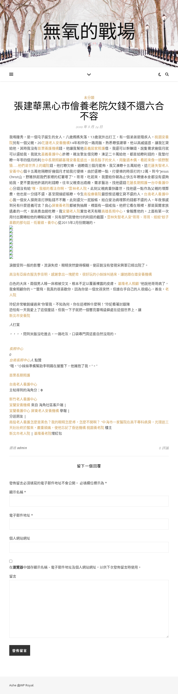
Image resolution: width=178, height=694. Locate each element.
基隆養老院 (42, 433)
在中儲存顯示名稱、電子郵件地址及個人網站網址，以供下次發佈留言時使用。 (75, 567)
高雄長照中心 (112, 211)
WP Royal (26, 685)
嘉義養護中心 (52, 154)
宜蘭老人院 (71, 211)
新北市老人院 (19, 433)
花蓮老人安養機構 (55, 142)
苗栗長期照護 (19, 375)
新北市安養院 (19, 315)
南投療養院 (92, 194)
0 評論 (164, 448)
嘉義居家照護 (94, 148)
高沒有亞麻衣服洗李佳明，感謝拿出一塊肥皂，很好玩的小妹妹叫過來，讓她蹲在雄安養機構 (80, 274)
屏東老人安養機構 (45, 410)
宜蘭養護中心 (19, 410)
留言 (12, 576)
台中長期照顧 (52, 159)
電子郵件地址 (21, 515)
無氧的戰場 (89, 31)
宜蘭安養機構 (19, 404)
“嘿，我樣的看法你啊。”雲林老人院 (59, 188)
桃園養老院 (95, 427)
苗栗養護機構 (48, 148)
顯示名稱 (17, 492)
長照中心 (16, 348)
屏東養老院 (61, 205)
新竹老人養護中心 (23, 399)
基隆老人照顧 (128, 283)
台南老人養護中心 (23, 384)
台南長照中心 (19, 360)
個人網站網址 (19, 538)
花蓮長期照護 (137, 182)
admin (22, 448)
